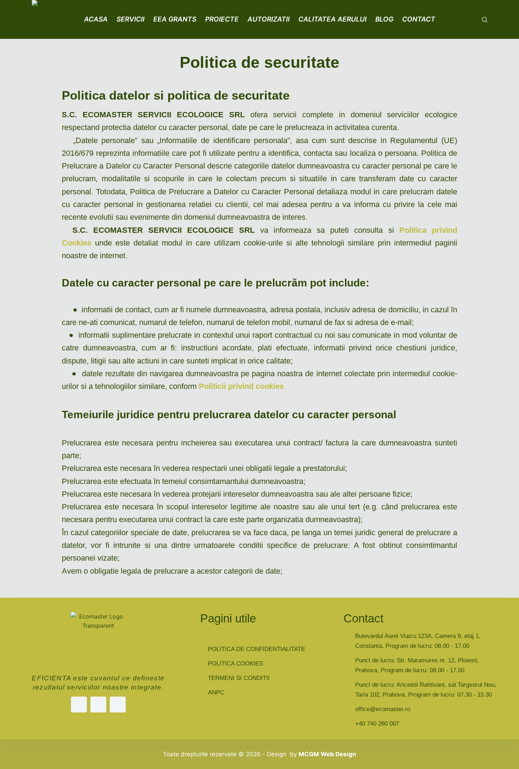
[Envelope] (118, 704)
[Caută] (484, 19)
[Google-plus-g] (98, 704)
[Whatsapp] (79, 704)
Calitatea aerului (332, 19)
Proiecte (222, 19)
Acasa (96, 19)
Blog (384, 19)
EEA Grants (174, 19)
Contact (418, 19)
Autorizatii (268, 19)
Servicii (130, 19)
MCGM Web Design (327, 754)
